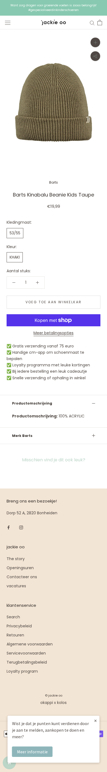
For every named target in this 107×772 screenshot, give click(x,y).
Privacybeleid (19, 626)
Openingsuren (20, 568)
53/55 (15, 233)
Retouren (15, 635)
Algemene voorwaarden (30, 644)
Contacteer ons (22, 577)
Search (13, 617)
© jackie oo (53, 695)
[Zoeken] (92, 22)
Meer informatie (32, 751)
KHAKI (15, 257)
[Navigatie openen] (7, 23)
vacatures (16, 586)
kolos (62, 702)
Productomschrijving (32, 403)
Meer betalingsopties (53, 333)
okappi (46, 702)
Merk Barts (22, 435)
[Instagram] (21, 527)
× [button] (95, 720)
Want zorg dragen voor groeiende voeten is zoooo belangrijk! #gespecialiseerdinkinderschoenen (53, 7)
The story (16, 559)
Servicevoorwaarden (26, 653)
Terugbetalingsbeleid (27, 662)
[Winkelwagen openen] (99, 22)
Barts (53, 182)
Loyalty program (22, 671)
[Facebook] (8, 527)
